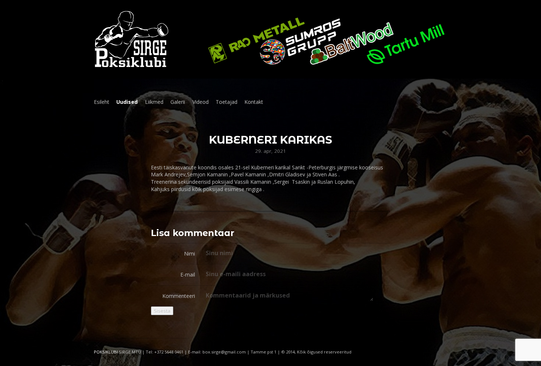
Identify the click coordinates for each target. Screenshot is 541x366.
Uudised (127, 101)
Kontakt (253, 101)
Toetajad (226, 101)
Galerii (177, 101)
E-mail (187, 274)
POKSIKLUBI (106, 352)
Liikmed (154, 101)
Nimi (189, 253)
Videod (200, 101)
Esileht (101, 101)
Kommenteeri (178, 295)
